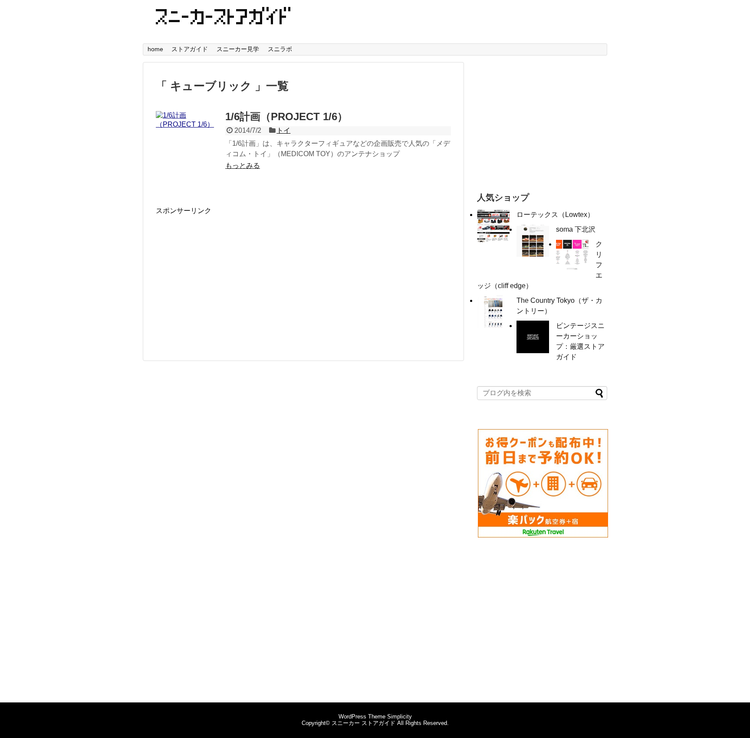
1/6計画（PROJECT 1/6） (286, 116)
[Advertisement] (229, 276)
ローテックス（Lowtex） (555, 214)
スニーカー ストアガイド (363, 723)
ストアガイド (189, 49)
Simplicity (399, 716)
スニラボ (280, 49)
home (155, 49)
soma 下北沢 (575, 229)
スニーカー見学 (238, 49)
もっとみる (242, 165)
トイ (283, 130)
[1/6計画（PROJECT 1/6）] (188, 143)
